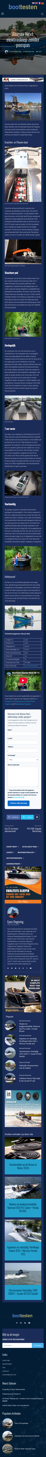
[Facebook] (16, 1322)
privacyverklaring (18, 797)
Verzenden (37, 1345)
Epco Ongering (16, 52)
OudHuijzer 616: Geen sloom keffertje (27, 1436)
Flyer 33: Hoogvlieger (21, 1423)
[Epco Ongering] (7, 52)
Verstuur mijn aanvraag (18, 803)
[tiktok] (23, 967)
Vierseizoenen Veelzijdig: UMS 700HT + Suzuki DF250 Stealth (30, 1054)
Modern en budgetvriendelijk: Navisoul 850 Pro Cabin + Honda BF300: (29, 1027)
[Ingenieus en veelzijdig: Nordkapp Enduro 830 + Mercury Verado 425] (10, 1040)
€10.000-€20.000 (14, 29)
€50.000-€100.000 (24, 1021)
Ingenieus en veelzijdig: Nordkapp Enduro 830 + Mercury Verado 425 (28, 1041)
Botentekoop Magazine (23, 704)
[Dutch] (33, 3)
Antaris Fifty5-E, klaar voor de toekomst (15, 1405)
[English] (36, 3)
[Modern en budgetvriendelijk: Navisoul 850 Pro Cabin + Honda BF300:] (10, 1025)
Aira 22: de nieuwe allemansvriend (11, 830)
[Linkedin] (25, 1322)
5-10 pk (25, 29)
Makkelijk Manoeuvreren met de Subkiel (28, 1067)
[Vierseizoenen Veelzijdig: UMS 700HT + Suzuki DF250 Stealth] (10, 1052)
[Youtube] (29, 1322)
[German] (42, 3)
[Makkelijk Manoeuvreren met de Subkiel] (10, 1065)
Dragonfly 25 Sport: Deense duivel (13, 1389)
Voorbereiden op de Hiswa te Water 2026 (23, 1166)
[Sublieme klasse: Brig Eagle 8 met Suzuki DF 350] (10, 1078)
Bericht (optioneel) (13, 765)
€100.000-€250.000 (25, 1035)
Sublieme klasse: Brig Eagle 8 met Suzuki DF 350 (29, 1080)
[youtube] (30, 967)
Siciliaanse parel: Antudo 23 (11, 1394)
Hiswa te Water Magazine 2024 (25, 1449)
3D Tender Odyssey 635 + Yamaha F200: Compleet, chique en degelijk (22, 1399)
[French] (39, 3)
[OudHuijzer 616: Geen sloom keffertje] (7, 1436)
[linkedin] (12, 967)
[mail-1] (15, 967)
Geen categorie (24, 1062)
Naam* (10, 730)
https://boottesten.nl (13, 925)
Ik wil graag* (11, 755)
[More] (37, 817)
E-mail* (10, 738)
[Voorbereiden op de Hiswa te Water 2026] (23, 1148)
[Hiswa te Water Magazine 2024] (7, 1449)
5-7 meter (33, 29)
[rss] (19, 967)
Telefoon (10, 747)
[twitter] (27, 967)
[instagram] (8, 967)
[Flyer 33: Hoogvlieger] (7, 1423)
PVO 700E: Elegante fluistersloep (34, 830)
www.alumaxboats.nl (31, 666)
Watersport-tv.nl (20, 701)
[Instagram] (20, 1322)
